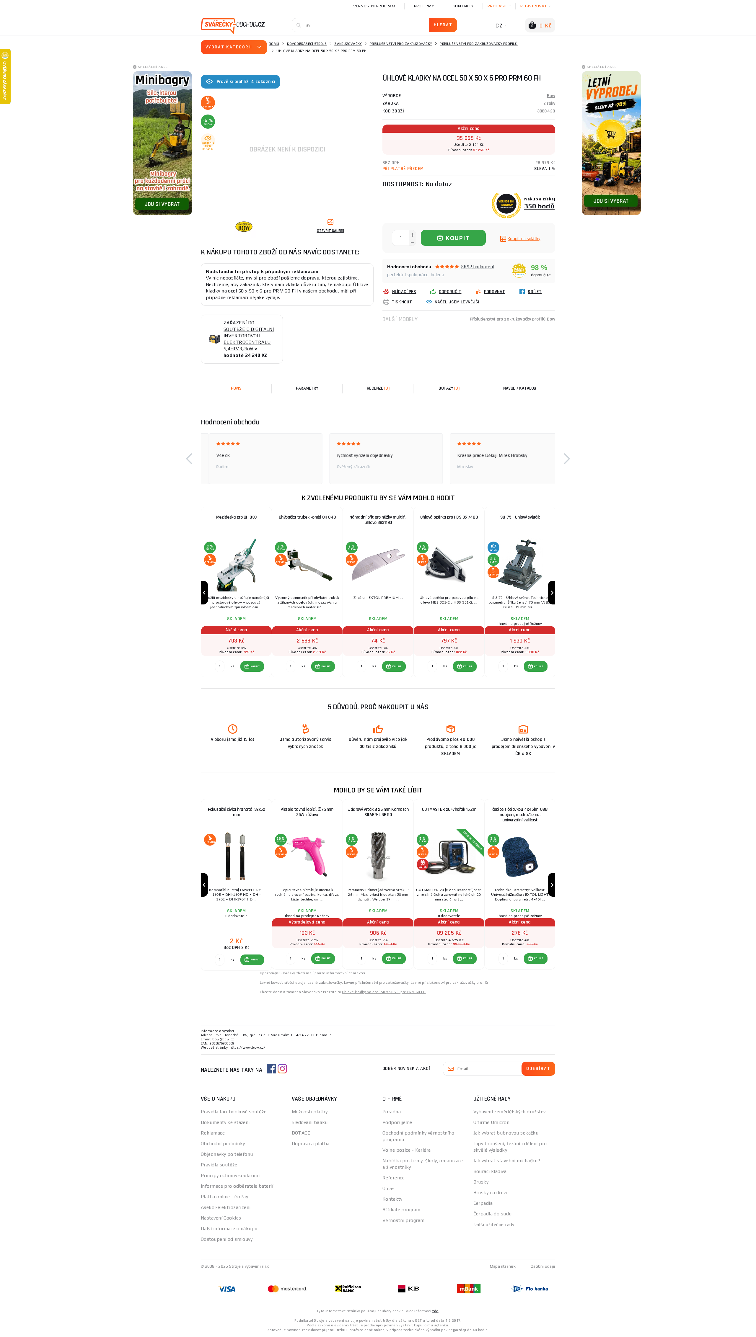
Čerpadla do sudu (492, 1214)
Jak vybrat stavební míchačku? (506, 1160)
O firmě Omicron (491, 1122)
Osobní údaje (543, 1266)
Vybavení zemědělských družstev (509, 1111)
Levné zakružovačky (325, 982)
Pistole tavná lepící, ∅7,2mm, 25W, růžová (307, 812)
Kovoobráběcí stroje (307, 44)
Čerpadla (483, 1203)
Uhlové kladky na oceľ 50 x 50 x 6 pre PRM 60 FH (384, 992)
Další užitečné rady (493, 1224)
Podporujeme (397, 1122)
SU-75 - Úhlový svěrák (520, 517)
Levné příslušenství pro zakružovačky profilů (449, 982)
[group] (236, 593)
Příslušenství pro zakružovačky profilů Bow (512, 319)
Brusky (481, 1182)
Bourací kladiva (490, 1171)
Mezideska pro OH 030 (236, 517)
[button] (189, 458)
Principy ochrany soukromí (230, 1175)
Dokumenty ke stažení (225, 1122)
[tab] (378, 388)
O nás (388, 1188)
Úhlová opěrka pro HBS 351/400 (449, 517)
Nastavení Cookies (221, 1218)
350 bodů (539, 206)
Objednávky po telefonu (227, 1154)
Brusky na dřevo (491, 1192)
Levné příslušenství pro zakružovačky (376, 982)
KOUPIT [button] (255, 666)
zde (435, 1311)
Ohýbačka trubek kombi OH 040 (307, 517)
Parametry (307, 388)
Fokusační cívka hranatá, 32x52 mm (236, 812)
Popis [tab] (236, 388)
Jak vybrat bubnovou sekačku (506, 1133)
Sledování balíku (310, 1122)
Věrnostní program (374, 6)
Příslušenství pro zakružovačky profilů (479, 44)
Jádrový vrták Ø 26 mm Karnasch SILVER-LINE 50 (378, 812)
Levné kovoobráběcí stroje (283, 982)
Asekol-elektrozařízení (226, 1207)
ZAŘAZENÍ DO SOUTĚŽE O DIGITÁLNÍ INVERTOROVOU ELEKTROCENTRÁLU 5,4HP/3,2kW (249, 336)
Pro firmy (424, 6)
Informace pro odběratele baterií (237, 1186)
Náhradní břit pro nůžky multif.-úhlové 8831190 (378, 520)
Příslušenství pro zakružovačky (401, 44)
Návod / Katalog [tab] (519, 388)
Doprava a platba (311, 1143)
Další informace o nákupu (229, 1228)
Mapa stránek (503, 1266)
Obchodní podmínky (223, 1143)
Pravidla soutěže (219, 1165)
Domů (274, 44)
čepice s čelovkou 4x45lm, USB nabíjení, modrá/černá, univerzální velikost (520, 814)
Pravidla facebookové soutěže (233, 1111)
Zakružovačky (348, 44)
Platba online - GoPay (224, 1196)
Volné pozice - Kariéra (406, 1150)
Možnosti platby (310, 1111)
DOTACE (301, 1133)
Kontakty (463, 6)
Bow (551, 96)
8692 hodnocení (477, 266)
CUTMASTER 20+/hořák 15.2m (449, 809)
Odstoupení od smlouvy (226, 1239)
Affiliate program (401, 1209)
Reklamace (213, 1133)
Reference (393, 1178)
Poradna (391, 1111)
